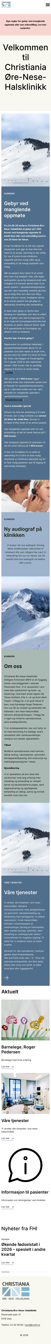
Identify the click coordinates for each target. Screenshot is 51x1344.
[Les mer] (25, 978)
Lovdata (9, 372)
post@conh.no (32, 1324)
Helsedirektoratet (14, 399)
